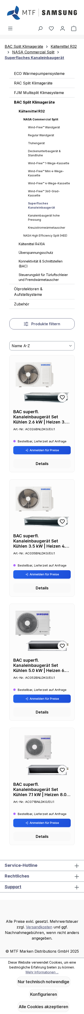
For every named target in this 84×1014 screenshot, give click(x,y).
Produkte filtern (45, 324)
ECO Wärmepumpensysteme (39, 73)
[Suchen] (40, 28)
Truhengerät (36, 143)
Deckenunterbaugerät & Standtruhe (44, 153)
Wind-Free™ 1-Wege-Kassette (48, 163)
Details (42, 463)
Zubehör (21, 304)
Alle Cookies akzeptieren (43, 1006)
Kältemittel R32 (32, 111)
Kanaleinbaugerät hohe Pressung (44, 217)
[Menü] (10, 28)
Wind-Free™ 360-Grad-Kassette (44, 193)
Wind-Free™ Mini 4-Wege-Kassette (46, 173)
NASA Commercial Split (40, 119)
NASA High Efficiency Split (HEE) (45, 235)
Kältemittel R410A (32, 244)
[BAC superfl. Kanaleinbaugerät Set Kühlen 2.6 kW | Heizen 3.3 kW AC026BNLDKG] (42, 382)
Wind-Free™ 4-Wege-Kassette (49, 183)
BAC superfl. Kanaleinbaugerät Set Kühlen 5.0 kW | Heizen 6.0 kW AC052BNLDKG (40, 665)
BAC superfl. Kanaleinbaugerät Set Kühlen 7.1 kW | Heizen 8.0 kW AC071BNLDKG (39, 789)
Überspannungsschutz (36, 253)
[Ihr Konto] (62, 28)
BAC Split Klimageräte (34, 102)
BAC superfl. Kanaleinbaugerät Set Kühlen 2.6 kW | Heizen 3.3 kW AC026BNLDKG (40, 417)
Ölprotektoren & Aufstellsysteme (28, 292)
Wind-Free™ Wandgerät (44, 127)
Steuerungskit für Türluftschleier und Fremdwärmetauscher (43, 277)
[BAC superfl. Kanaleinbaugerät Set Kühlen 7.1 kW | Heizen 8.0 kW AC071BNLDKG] (42, 755)
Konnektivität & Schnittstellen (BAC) (41, 263)
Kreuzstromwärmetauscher (46, 227)
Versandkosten (39, 927)
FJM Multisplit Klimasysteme (39, 92)
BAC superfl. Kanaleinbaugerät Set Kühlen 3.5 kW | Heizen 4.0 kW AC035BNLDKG (40, 541)
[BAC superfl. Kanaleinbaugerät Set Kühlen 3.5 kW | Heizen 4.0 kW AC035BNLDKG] (42, 506)
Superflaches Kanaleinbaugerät (41, 205)
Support (13, 886)
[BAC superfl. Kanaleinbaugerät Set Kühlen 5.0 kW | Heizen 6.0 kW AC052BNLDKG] (42, 631)
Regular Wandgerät (41, 135)
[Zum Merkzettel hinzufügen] (62, 397)
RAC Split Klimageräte (33, 83)
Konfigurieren (43, 994)
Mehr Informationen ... (42, 972)
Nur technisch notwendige (43, 981)
